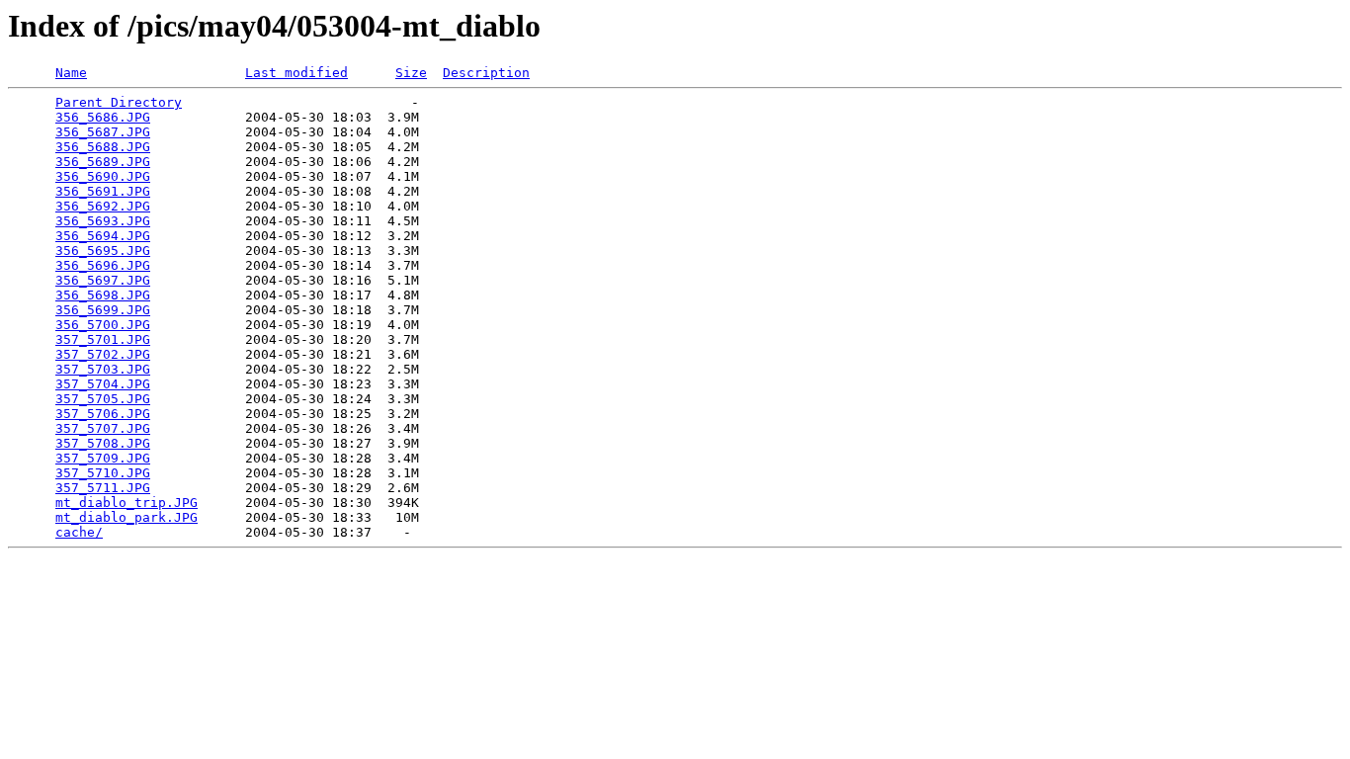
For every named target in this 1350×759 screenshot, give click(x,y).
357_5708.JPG (102, 443)
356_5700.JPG (102, 324)
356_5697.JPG (102, 280)
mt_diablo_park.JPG (126, 517)
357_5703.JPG (102, 369)
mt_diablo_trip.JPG (126, 502)
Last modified (296, 72)
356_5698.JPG (102, 295)
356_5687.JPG (102, 132)
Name (71, 72)
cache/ (79, 532)
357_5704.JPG (102, 384)
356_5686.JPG (102, 117)
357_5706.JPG (102, 413)
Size (411, 72)
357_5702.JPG (102, 354)
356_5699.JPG (102, 309)
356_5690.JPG (102, 176)
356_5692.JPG (102, 206)
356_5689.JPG (102, 161)
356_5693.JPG (102, 220)
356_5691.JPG (102, 191)
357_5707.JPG (102, 428)
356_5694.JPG (102, 235)
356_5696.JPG (102, 265)
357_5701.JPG (102, 339)
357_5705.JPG (102, 398)
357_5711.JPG (102, 487)
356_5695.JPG (102, 250)
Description (486, 72)
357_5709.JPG (102, 458)
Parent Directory (118, 102)
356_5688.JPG (102, 146)
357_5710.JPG (102, 472)
